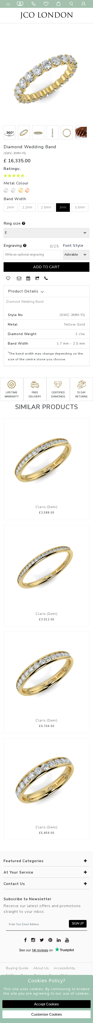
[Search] (72, 4)
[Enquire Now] (19, 278)
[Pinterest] (50, 940)
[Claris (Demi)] (46, 460)
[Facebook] (25, 940)
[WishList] (8, 278)
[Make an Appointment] (21, 4)
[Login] (84, 4)
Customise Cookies (46, 1014)
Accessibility (64, 968)
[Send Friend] (37, 278)
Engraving (13, 245)
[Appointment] (28, 278)
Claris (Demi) (46, 507)
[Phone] (34, 4)
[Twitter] (42, 940)
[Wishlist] (46, 4)
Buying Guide (17, 968)
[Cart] (59, 4)
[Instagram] (33, 940)
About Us (41, 968)
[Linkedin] (59, 940)
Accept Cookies (46, 1004)
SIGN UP (78, 923)
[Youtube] (67, 940)
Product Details (23, 291)
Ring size (13, 223)
